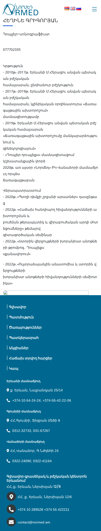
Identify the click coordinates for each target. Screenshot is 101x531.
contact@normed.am (34, 522)
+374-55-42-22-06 (57, 400)
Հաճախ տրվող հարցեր (30, 358)
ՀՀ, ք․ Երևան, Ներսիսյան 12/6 (45, 497)
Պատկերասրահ (24, 338)
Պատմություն (21, 317)
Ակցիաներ (18, 348)
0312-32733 (21, 431)
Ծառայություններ (25, 327)
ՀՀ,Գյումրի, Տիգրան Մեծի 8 (34, 420)
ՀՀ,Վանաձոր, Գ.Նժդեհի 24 (34, 451)
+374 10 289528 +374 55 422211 (43, 509)
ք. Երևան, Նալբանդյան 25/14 (36, 390)
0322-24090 (21, 461)
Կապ (13, 368)
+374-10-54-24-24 (26, 400)
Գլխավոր (17, 307)
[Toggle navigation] (94, 9)
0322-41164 (42, 461)
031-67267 (41, 431)
